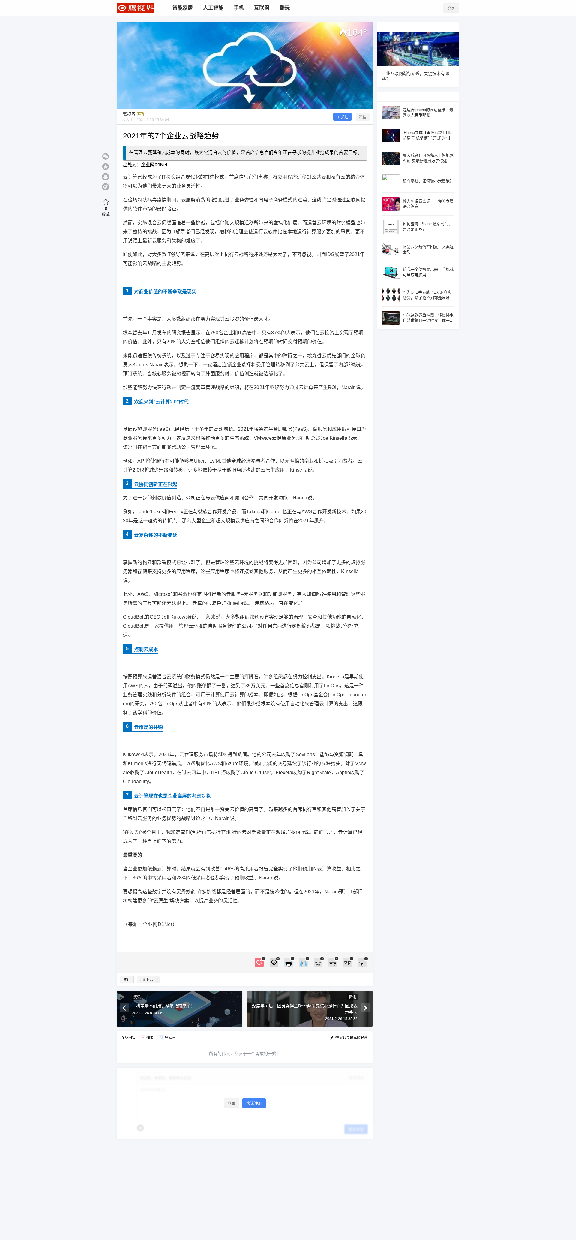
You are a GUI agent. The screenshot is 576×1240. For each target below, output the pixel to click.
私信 (362, 117)
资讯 (126, 980)
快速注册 (254, 1103)
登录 (451, 8)
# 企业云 (149, 980)
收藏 (106, 211)
